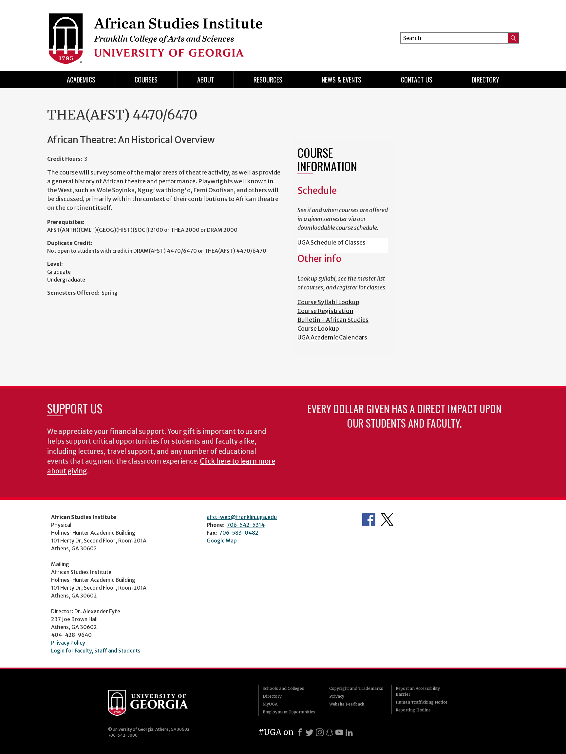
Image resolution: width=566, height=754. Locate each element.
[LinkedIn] (349, 732)
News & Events (341, 79)
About (205, 79)
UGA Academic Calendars (332, 337)
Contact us (416, 79)
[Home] (171, 33)
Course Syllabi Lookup (328, 302)
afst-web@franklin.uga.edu (242, 517)
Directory (485, 79)
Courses (146, 79)
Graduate (59, 271)
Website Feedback (346, 704)
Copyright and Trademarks (356, 688)
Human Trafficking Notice (421, 702)
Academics (81, 79)
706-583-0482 (238, 532)
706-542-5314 (246, 525)
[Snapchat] (329, 732)
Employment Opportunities (289, 711)
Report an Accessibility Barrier (418, 691)
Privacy (336, 696)
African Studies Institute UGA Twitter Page (387, 519)
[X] (309, 732)
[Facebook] (300, 732)
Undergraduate (66, 279)
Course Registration (325, 311)
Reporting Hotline (413, 710)
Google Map (222, 540)
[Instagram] (320, 732)
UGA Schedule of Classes (331, 242)
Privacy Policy (68, 642)
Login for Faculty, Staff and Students (96, 650)
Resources (268, 79)
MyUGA (270, 704)
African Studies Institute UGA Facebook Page (368, 519)
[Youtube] (339, 732)
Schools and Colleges (283, 688)
